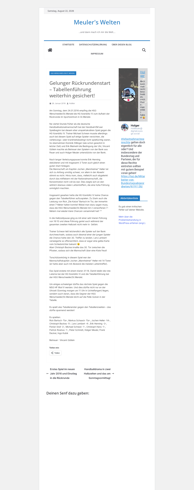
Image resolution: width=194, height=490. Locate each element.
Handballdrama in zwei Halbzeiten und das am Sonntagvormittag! (97, 373)
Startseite (68, 44)
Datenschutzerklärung (93, 44)
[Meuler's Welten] (50, 50)
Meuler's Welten (97, 22)
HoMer (72, 103)
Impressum (97, 53)
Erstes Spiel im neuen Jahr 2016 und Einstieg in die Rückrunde (63, 373)
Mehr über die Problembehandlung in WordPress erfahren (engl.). (132, 219)
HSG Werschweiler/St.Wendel (63, 73)
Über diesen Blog (122, 44)
